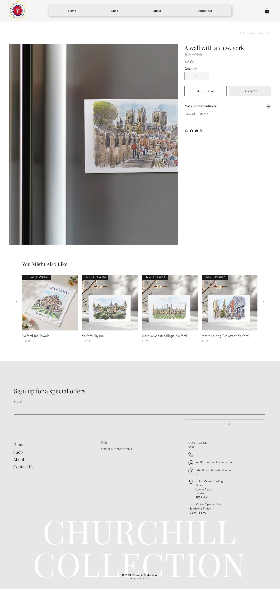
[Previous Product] (16, 278)
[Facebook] (191, 131)
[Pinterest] (196, 131)
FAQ (104, 419)
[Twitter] (201, 131)
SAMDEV (145, 554)
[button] (267, 10)
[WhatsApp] (186, 131)
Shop (18, 428)
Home (18, 420)
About (18, 435)
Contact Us (23, 443)
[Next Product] (263, 278)
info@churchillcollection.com (214, 438)
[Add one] (205, 76)
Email (18, 378)
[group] (140, 285)
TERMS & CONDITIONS (116, 426)
